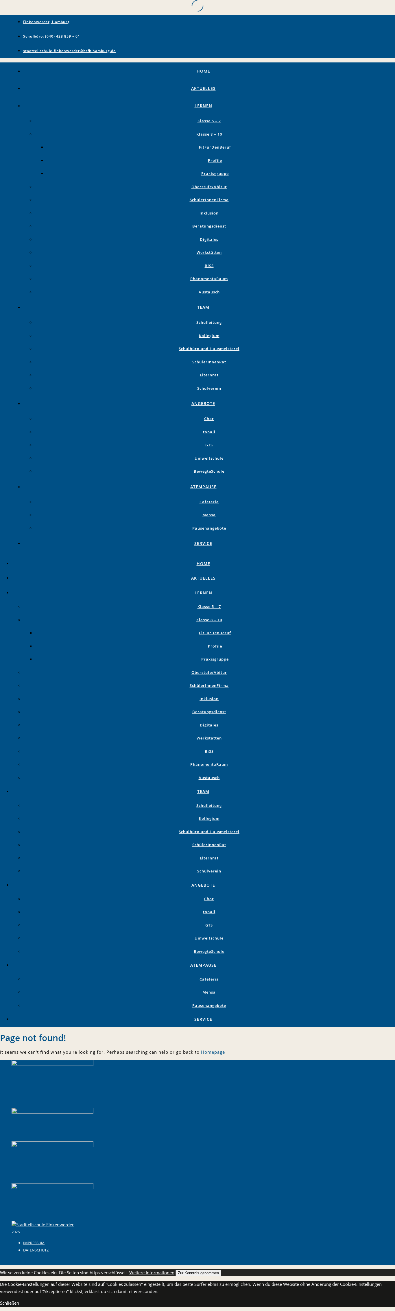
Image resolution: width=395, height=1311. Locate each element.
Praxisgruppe (215, 173)
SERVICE (203, 543)
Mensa (209, 514)
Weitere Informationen (151, 1272)
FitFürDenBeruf (215, 147)
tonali (209, 431)
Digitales (209, 239)
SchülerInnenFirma (209, 199)
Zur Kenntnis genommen (198, 1273)
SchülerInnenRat (209, 362)
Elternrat (209, 375)
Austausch (209, 292)
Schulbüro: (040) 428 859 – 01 (51, 36)
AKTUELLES (203, 88)
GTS (209, 445)
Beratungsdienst (209, 226)
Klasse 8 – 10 (209, 134)
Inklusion (209, 213)
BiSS (209, 265)
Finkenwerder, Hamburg (46, 21)
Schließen (9, 1303)
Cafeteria (209, 501)
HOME (203, 71)
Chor (209, 418)
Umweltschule (209, 458)
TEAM (203, 307)
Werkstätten (209, 252)
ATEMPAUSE (203, 486)
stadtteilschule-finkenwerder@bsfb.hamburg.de (69, 50)
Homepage (213, 1052)
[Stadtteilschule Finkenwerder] (43, 1224)
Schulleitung (209, 322)
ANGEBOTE (203, 403)
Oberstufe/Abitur (209, 186)
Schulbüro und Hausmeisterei (209, 348)
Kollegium (209, 335)
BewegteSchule (209, 471)
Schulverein (209, 388)
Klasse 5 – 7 (209, 120)
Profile (215, 160)
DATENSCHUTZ (36, 1250)
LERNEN (203, 105)
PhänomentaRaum (209, 278)
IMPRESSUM (34, 1242)
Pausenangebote (209, 528)
